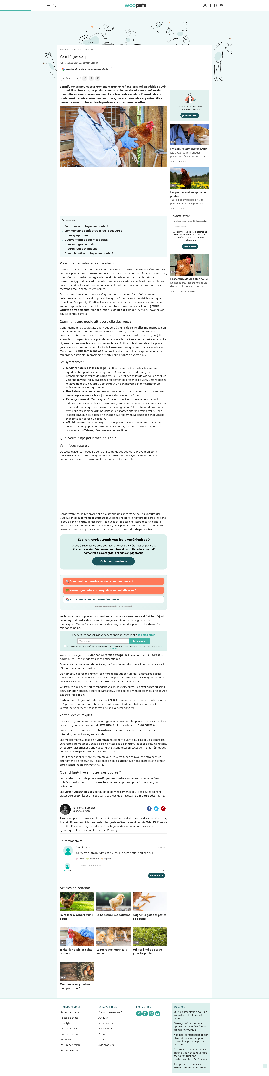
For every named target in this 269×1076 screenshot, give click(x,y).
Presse (102, 1034)
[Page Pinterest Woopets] (145, 1013)
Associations (105, 1028)
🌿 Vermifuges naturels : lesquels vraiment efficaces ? (101, 590)
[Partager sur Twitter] (156, 808)
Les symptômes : (78, 235)
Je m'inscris (139, 640)
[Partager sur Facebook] (91, 78)
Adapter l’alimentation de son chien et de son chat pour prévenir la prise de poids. (191, 1039)
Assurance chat (70, 1050)
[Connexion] (205, 5)
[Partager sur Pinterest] (163, 808)
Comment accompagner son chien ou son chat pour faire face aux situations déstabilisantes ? (191, 1054)
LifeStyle (65, 1023)
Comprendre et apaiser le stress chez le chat (190, 1065)
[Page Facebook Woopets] (210, 5)
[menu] (49, 5)
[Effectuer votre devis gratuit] (113, 551)
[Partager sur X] (97, 78)
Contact (103, 1039)
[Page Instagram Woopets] (215, 5)
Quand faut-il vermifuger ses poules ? (88, 253)
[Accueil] (135, 5)
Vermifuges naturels (81, 244)
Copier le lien (72, 78)
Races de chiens (70, 1012)
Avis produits (106, 1045)
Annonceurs (105, 1023)
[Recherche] (54, 5)
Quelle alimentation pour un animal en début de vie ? (190, 1015)
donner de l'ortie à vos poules (109, 655)
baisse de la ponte (83, 391)
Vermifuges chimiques (82, 248)
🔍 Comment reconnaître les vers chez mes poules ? (99, 581)
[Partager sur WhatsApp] (84, 78)
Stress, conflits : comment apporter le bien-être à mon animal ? (190, 1027)
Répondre (94, 858)
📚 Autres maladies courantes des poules (92, 599)
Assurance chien (70, 1045)
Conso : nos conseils (72, 1034)
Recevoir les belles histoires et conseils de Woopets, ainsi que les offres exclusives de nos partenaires (190, 235)
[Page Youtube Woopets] (221, 5)
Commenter (156, 875)
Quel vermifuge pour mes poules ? (86, 239)
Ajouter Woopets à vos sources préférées (87, 69)
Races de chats (69, 1017)
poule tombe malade (89, 351)
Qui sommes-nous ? (110, 1012)
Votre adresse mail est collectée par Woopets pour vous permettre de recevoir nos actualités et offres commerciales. (114, 647)
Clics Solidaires (69, 1028)
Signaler (107, 858)
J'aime (81, 858)
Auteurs (103, 1017)
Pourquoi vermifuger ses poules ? (86, 226)
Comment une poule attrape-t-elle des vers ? (93, 230)
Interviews (67, 1039)
